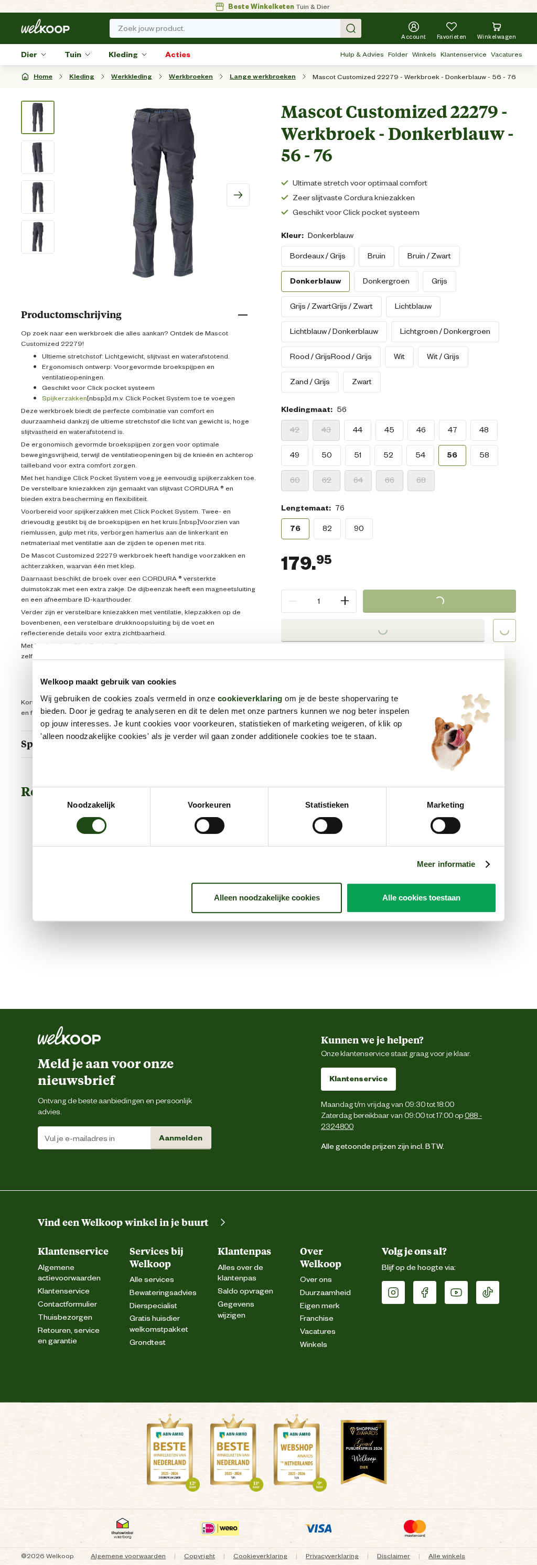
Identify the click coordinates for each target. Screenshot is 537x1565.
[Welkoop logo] (45, 26)
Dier (29, 54)
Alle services (152, 1279)
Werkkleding (131, 76)
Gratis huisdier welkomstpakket (159, 1324)
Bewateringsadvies (163, 1292)
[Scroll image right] (238, 195)
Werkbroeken (191, 76)
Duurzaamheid (325, 1292)
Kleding (123, 54)
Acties (177, 54)
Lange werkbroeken (263, 76)
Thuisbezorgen (65, 1317)
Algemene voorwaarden (128, 1556)
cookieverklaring (250, 698)
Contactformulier (67, 1304)
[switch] (209, 825)
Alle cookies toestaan (421, 897)
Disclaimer (393, 1556)
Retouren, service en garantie (69, 1336)
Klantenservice (464, 54)
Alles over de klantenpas (240, 1273)
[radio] (318, 256)
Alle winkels (446, 1556)
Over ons (316, 1279)
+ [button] (345, 601)
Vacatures (506, 54)
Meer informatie (446, 864)
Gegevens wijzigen (236, 1310)
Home (43, 76)
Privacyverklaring (332, 1556)
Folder (398, 54)
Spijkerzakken (64, 398)
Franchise (317, 1318)
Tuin (73, 54)
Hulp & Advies (362, 54)
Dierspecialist (153, 1305)
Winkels (424, 54)
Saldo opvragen (245, 1291)
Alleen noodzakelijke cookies (267, 897)
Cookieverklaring (260, 1556)
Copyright (199, 1556)
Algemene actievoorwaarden (69, 1273)
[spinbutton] (319, 601)
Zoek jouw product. (151, 28)
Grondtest (148, 1342)
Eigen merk (320, 1305)
